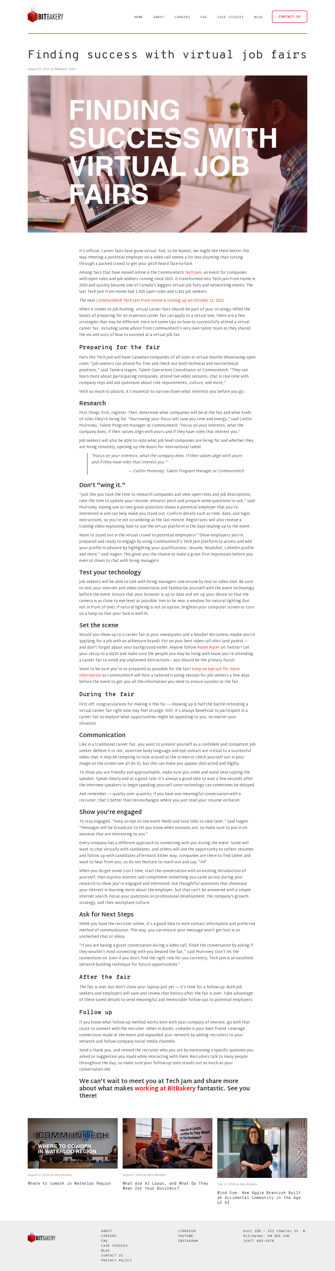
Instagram (188, 1241)
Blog (105, 1251)
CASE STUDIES (230, 17)
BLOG (258, 17)
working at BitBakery (165, 1089)
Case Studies (114, 1246)
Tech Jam (193, 272)
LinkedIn (186, 1231)
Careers (108, 1236)
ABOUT (158, 17)
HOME (138, 17)
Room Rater (208, 647)
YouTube (185, 1236)
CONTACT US (290, 17)
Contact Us (112, 1256)
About (106, 1231)
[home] (45, 16)
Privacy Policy (116, 1261)
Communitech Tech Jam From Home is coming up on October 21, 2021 (160, 300)
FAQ (203, 17)
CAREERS (182, 17)
